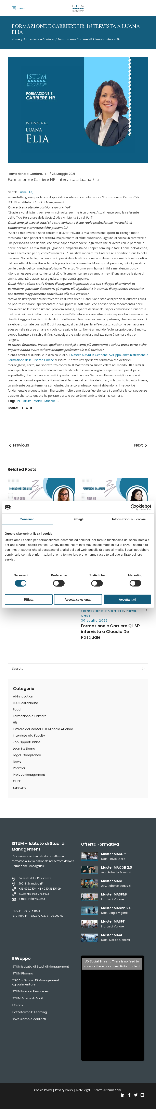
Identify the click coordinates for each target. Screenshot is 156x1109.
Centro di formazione (108, 1090)
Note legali (83, 1090)
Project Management (29, 774)
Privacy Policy (64, 1090)
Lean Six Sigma (24, 748)
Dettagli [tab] (78, 519)
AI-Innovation (23, 696)
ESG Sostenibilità (25, 703)
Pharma (19, 768)
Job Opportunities (26, 742)
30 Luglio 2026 (94, 620)
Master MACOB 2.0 (116, 867)
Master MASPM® (114, 894)
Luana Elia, (25, 192)
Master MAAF (112, 935)
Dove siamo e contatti (29, 1019)
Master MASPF (113, 921)
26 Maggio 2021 (63, 174)
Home (16, 39)
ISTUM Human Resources (30, 991)
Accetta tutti (127, 599)
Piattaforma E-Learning (29, 1012)
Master (49, 401)
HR (46, 174)
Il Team (17, 1005)
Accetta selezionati (78, 599)
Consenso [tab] (27, 519)
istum (27, 401)
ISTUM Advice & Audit (27, 998)
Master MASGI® (113, 854)
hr (18, 401)
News (131, 611)
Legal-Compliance (27, 755)
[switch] (59, 583)
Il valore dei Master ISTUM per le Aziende (43, 729)
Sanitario (19, 787)
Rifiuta (28, 599)
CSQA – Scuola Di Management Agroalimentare (35, 982)
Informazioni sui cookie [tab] (129, 519)
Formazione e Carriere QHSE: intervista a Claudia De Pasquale (110, 631)
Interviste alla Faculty (29, 735)
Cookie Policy (43, 1090)
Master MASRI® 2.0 (116, 908)
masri (38, 401)
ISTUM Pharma (22, 973)
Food (17, 709)
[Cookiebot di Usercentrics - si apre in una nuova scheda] (133, 507)
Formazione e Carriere (39, 39)
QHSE (86, 615)
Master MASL (111, 881)
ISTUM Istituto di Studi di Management (40, 966)
